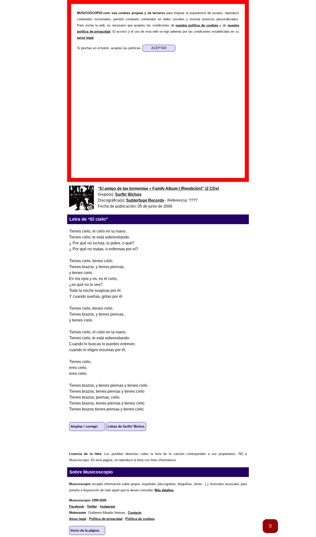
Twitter (107, 441)
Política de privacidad (105, 519)
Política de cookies (140, 519)
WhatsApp (75, 441)
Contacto (134, 513)
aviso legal (85, 38)
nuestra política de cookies (197, 25)
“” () (158, 188)
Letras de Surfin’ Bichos (126, 426)
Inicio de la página (85, 530)
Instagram (107, 506)
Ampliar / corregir (84, 426)
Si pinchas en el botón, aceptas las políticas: (109, 48)
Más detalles (164, 490)
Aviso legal (77, 519)
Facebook (91, 441)
